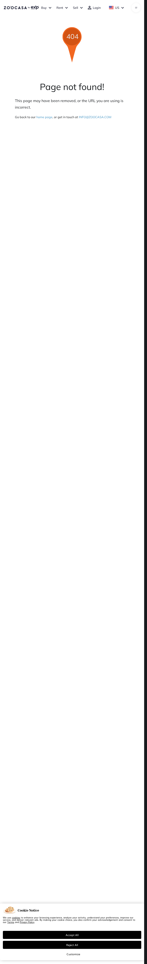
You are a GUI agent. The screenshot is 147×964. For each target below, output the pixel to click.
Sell (75, 8)
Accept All (72, 935)
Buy (44, 8)
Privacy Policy (27, 922)
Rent (59, 8)
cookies (16, 917)
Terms (10, 922)
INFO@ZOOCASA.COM (95, 117)
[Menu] (136, 7)
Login (97, 8)
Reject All (72, 945)
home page (44, 117)
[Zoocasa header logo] (21, 8)
